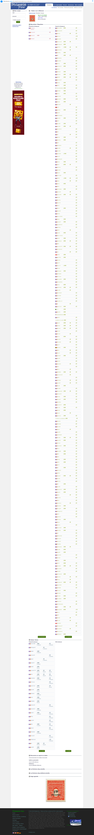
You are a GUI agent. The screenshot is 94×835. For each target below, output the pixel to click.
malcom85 (33, 32)
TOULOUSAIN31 (59, 88)
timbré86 (59, 530)
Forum (65, 5)
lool (58, 131)
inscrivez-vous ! (15, 26)
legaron (58, 492)
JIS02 (58, 85)
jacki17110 (59, 306)
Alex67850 (59, 585)
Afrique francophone (16, 818)
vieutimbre (33, 678)
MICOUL (59, 481)
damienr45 (59, 393)
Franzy (58, 268)
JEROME (59, 587)
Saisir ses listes (71, 813)
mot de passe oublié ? (16, 25)
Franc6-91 (59, 601)
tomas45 (59, 399)
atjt (57, 467)
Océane (58, 443)
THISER (58, 571)
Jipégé (58, 101)
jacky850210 (59, 224)
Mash (58, 500)
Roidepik (32, 38)
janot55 (32, 747)
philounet (59, 538)
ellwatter (59, 388)
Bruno (58, 612)
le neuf (58, 407)
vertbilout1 (59, 634)
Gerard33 (59, 39)
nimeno (58, 525)
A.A (58, 252)
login (13, 12)
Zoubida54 (59, 628)
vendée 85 (59, 66)
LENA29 (59, 355)
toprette (58, 549)
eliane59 (59, 211)
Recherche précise (68, 7)
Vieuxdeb (59, 342)
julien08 (58, 339)
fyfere (58, 350)
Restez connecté (17, 20)
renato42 (59, 565)
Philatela (59, 593)
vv (57, 303)
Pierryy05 (59, 508)
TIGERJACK (33, 739)
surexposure (59, 249)
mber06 (58, 312)
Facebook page (72, 816)
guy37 (58, 344)
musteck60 (59, 568)
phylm (58, 183)
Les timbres (54, 7)
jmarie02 (59, 497)
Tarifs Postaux (18, 81)
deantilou (59, 402)
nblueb (58, 410)
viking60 (59, 104)
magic (58, 219)
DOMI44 (58, 90)
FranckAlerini (59, 631)
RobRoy (58, 52)
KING (58, 186)
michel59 (59, 96)
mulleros (59, 167)
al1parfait (59, 60)
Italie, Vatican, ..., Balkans (17, 825)
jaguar (32, 659)
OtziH (58, 164)
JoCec (58, 336)
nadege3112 (59, 511)
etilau (58, 494)
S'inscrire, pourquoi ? (72, 812)
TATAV (58, 178)
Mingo (58, 522)
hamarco (59, 140)
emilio (58, 93)
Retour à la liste (32, 13)
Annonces (71, 5)
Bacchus (59, 200)
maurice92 (59, 527)
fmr (57, 55)
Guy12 (58, 353)
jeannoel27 (59, 80)
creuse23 (59, 541)
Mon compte (78, 5)
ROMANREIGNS (59, 314)
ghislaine (32, 693)
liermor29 (59, 470)
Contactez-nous (32, 832)
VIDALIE (59, 71)
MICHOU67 (59, 292)
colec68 (58, 383)
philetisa (59, 227)
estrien (58, 82)
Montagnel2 (59, 44)
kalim (58, 514)
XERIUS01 (59, 287)
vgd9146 (59, 516)
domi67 (58, 358)
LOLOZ (58, 331)
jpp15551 (59, 257)
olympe (58, 478)
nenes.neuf (59, 41)
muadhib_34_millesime (60, 418)
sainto (58, 238)
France (13, 813)
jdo (57, 606)
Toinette (58, 437)
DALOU (58, 333)
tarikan (58, 137)
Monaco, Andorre (15, 814)
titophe (58, 172)
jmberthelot (59, 241)
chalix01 (59, 421)
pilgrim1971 (59, 489)
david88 (58, 123)
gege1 (58, 429)
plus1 (32, 697)
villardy (58, 396)
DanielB (58, 426)
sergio (58, 69)
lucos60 (58, 290)
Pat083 (58, 617)
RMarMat (59, 424)
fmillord (58, 33)
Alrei (32, 674)
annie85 (58, 150)
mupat (58, 413)
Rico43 (58, 620)
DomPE (58, 486)
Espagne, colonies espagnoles (18, 827)
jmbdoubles (59, 546)
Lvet (58, 107)
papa (58, 560)
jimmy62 (59, 170)
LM (57, 533)
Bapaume (33, 35)
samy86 (58, 126)
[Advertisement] (18, 58)
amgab (58, 197)
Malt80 (58, 77)
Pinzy (58, 448)
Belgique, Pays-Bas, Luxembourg (19, 816)
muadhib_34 (59, 301)
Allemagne (14, 820)
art (57, 309)
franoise (58, 260)
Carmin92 (59, 555)
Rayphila (59, 544)
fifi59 (58, 243)
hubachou (59, 503)
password (14, 16)
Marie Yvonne (60, 235)
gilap (58, 456)
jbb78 (58, 464)
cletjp (58, 181)
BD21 (58, 369)
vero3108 (59, 295)
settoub (58, 325)
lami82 (58, 232)
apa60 (58, 112)
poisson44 (33, 655)
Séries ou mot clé (78, 7)
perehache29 (59, 374)
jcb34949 (59, 153)
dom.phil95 (59, 279)
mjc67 (58, 205)
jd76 (58, 142)
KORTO (58, 47)
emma (58, 63)
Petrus (58, 579)
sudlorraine (59, 49)
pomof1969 (59, 609)
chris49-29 (59, 129)
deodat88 (59, 451)
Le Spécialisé (58, 5)
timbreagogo (59, 115)
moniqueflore (59, 282)
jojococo (59, 298)
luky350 (58, 432)
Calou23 (59, 590)
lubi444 (58, 361)
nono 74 (58, 265)
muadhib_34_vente (59, 320)
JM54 (58, 462)
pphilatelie (59, 273)
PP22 (32, 716)
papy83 (58, 552)
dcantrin (58, 148)
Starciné (58, 576)
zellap (58, 284)
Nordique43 (59, 582)
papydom (59, 363)
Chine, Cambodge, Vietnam (18, 823)
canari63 (59, 440)
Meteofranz (59, 58)
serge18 (58, 475)
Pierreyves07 (59, 626)
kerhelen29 (59, 574)
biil (57, 134)
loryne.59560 (59, 216)
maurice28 (59, 445)
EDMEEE (59, 372)
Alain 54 (58, 202)
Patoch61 (59, 505)
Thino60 (58, 596)
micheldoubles (60, 604)
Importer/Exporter (71, 815)
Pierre (58, 208)
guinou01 (59, 191)
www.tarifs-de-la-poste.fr (18, 88)
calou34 (58, 118)
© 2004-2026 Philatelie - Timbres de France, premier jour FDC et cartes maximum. (46, 811)
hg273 (58, 262)
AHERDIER (59, 434)
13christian (59, 189)
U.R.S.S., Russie (15, 821)
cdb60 (58, 317)
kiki (57, 484)
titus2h (58, 385)
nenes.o (58, 36)
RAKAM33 (33, 731)
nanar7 (58, 156)
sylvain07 (59, 221)
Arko (58, 366)
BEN (58, 454)
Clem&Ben (59, 598)
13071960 (59, 175)
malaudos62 (59, 30)
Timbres (49, 5)
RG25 (58, 563)
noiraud (58, 557)
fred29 (58, 322)
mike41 (32, 728)
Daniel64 (59, 623)
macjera (58, 347)
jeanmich (59, 99)
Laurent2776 (59, 246)
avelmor (58, 110)
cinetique (59, 380)
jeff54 (58, 377)
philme (58, 459)
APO (58, 615)
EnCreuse (59, 276)
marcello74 (59, 404)
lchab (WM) (59, 28)
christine (59, 74)
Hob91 (58, 213)
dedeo (58, 161)
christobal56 (59, 159)
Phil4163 (59, 519)
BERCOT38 (59, 535)
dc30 (58, 120)
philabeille (59, 145)
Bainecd (58, 328)
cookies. (11, 1)
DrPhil (58, 254)
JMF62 (58, 473)
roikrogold (59, 271)
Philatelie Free (19, 6)
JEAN (58, 230)
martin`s (32, 712)
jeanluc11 (59, 415)
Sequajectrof (59, 391)
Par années (60, 7)
